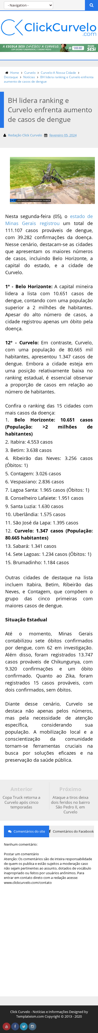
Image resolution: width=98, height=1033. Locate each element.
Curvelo (30, 72)
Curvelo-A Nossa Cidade (58, 72)
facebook (15, 1026)
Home (14, 72)
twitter (24, 1026)
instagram (32, 1026)
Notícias (29, 77)
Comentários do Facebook (73, 831)
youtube (6, 1026)
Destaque (11, 77)
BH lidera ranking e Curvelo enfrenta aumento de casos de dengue (49, 79)
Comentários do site (29, 831)
